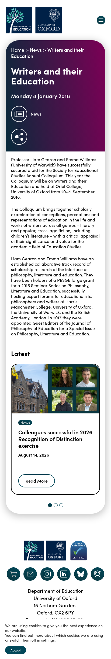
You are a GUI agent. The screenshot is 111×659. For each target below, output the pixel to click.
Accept (16, 650)
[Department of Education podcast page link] (97, 574)
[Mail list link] (30, 574)
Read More (37, 481)
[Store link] (13, 574)
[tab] (50, 505)
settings (48, 640)
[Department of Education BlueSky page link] (81, 574)
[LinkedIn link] (64, 574)
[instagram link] (47, 574)
